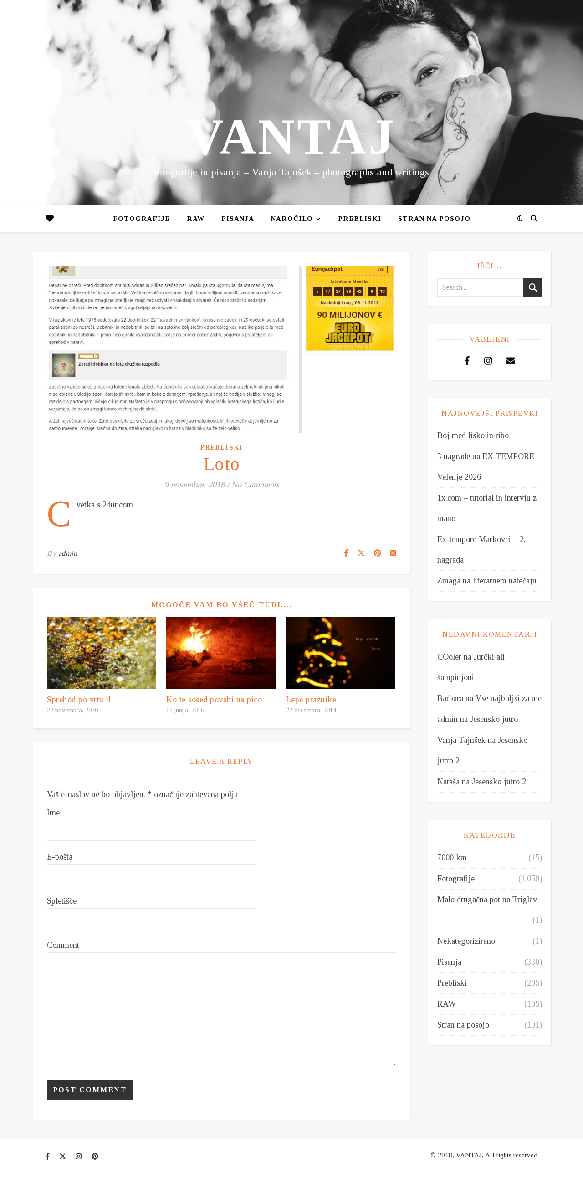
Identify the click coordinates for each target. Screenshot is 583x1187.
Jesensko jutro (494, 719)
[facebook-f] (48, 1156)
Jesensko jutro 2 (499, 781)
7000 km (452, 857)
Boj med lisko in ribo (473, 435)
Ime (53, 812)
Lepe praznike (311, 699)
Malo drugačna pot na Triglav (487, 899)
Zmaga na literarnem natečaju (487, 580)
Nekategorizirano (466, 941)
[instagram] (79, 1156)
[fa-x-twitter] (63, 1156)
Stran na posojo (434, 218)
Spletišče (62, 901)
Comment (63, 945)
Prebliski (359, 218)
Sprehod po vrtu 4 (79, 699)
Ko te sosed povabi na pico (214, 699)
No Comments (255, 484)
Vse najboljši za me (509, 698)
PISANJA (237, 218)
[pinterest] (95, 1156)
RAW (196, 218)
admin (67, 553)
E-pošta (59, 856)
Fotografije (141, 218)
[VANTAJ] (291, 102)
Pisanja (449, 962)
